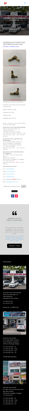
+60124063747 (10, 174)
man (12, 237)
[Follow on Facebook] (12, 195)
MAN (17, 46)
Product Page (14, 246)
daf (8, 237)
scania (14, 239)
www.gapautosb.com (12, 181)
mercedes (19, 237)
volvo (17, 240)
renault (8, 239)
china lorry (13, 236)
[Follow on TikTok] (16, 195)
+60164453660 (11, 171)
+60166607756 (10, 176)
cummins (21, 236)
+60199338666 (9, 169)
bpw (6, 236)
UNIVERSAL (13, 46)
